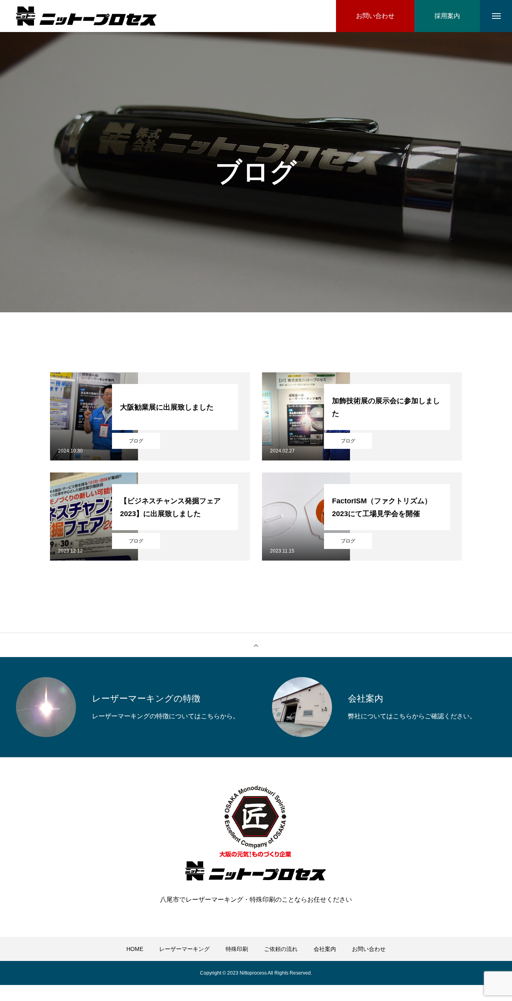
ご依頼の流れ (281, 949)
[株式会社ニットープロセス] (86, 16)
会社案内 (325, 949)
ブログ (136, 441)
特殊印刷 (237, 949)
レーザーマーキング (184, 949)
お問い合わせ (369, 949)
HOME (134, 949)
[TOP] (256, 645)
